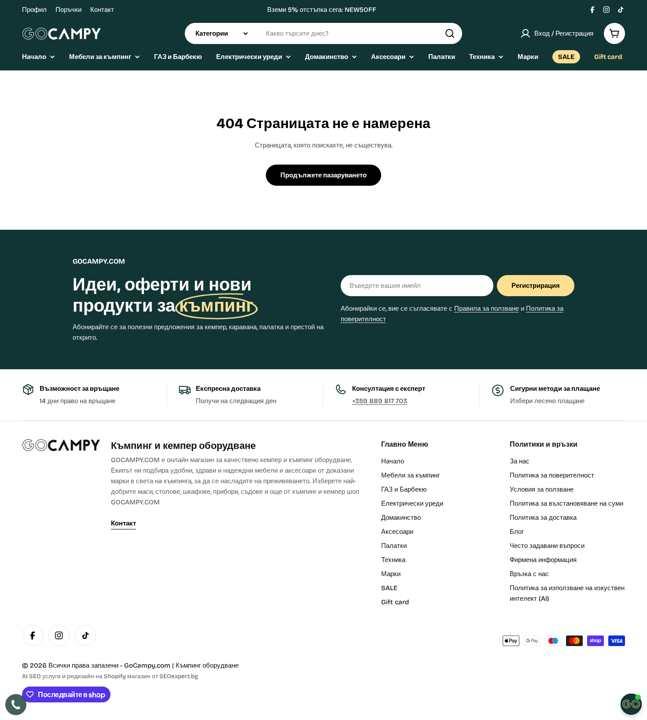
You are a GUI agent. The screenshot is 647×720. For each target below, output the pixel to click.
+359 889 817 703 (379, 401)
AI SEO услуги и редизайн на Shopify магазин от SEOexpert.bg (110, 676)
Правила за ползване (486, 308)
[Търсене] (450, 33)
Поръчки (68, 10)
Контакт (102, 10)
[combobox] (323, 33)
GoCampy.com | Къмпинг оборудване (181, 665)
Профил (34, 10)
